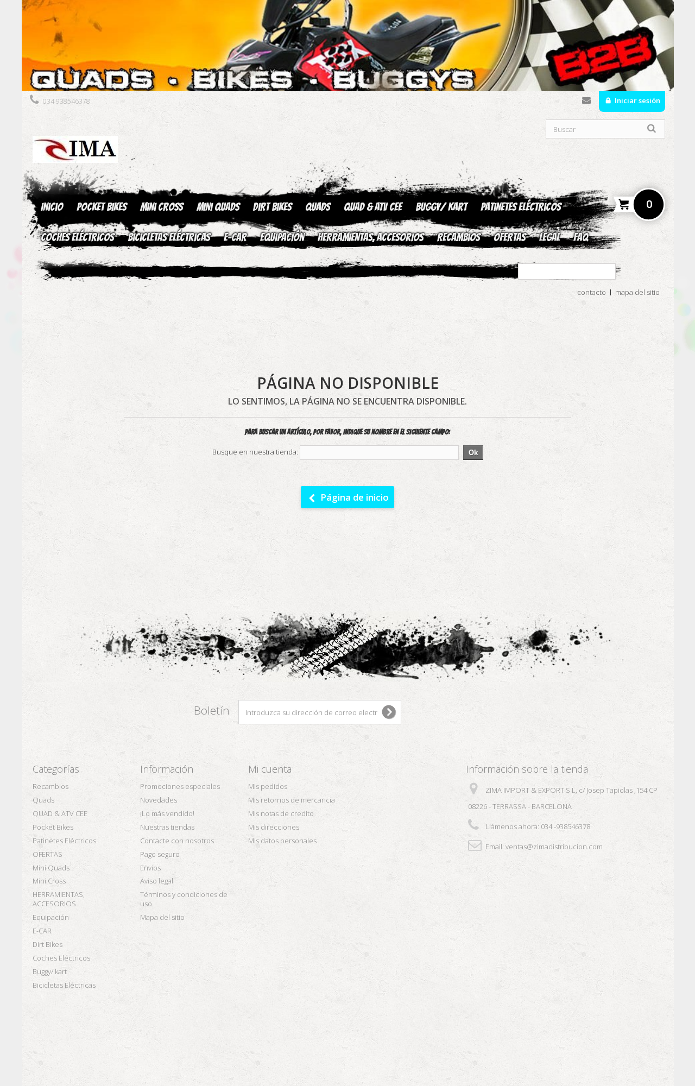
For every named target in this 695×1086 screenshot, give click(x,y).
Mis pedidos (267, 786)
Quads (317, 207)
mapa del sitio (637, 292)
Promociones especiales (180, 786)
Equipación (282, 237)
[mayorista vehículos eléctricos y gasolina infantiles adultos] (348, 45)
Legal (549, 237)
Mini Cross (161, 207)
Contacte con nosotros (586, 102)
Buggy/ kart (441, 207)
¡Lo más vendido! (167, 813)
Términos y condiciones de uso (184, 898)
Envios (150, 868)
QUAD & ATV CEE (373, 207)
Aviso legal (156, 881)
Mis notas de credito (281, 813)
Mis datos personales (282, 840)
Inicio (52, 207)
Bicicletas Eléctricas (169, 237)
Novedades (158, 800)
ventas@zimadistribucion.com (554, 846)
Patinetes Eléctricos (521, 207)
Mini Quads (218, 207)
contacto (591, 292)
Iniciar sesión (636, 100)
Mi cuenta (270, 768)
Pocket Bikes (102, 207)
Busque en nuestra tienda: (255, 452)
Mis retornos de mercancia (291, 800)
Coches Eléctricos (77, 237)
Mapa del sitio (162, 917)
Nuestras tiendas (167, 827)
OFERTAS (510, 237)
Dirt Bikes (272, 207)
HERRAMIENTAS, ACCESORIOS (371, 237)
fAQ (580, 237)
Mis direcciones (273, 827)
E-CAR (235, 237)
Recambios (458, 237)
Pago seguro (160, 854)
